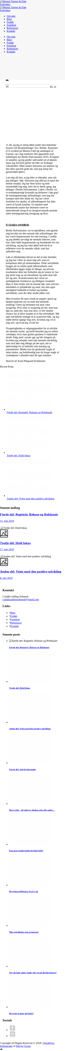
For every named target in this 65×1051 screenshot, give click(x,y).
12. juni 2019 (7, 521)
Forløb (10, 22)
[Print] (7, 80)
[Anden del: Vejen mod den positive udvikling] (30, 495)
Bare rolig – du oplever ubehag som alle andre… (32, 810)
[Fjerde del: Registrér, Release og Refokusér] (30, 409)
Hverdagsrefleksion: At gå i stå (23, 891)
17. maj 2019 (7, 549)
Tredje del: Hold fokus (18, 455)
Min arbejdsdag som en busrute (23, 932)
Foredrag (11, 25)
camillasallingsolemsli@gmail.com (20, 599)
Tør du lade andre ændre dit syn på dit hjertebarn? (33, 972)
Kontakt (11, 31)
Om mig (11, 16)
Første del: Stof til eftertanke (22, 769)
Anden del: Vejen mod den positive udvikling (30, 498)
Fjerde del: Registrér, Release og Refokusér (29, 412)
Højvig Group (23, 1046)
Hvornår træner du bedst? (21, 1013)
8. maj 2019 (6, 578)
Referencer (12, 28)
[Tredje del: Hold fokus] (30, 452)
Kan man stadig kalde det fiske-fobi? (26, 850)
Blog (9, 19)
